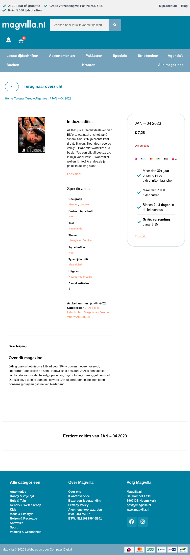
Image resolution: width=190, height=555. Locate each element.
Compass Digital (61, 549)
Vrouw (19, 98)
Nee (71, 216)
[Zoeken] (115, 25)
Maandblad (75, 264)
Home (9, 98)
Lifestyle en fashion (80, 240)
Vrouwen (85, 204)
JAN (88, 308)
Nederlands (75, 228)
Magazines (91, 312)
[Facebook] (132, 522)
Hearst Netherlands (80, 276)
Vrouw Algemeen (37, 98)
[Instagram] (143, 522)
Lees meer (74, 174)
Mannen (73, 204)
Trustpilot (141, 236)
